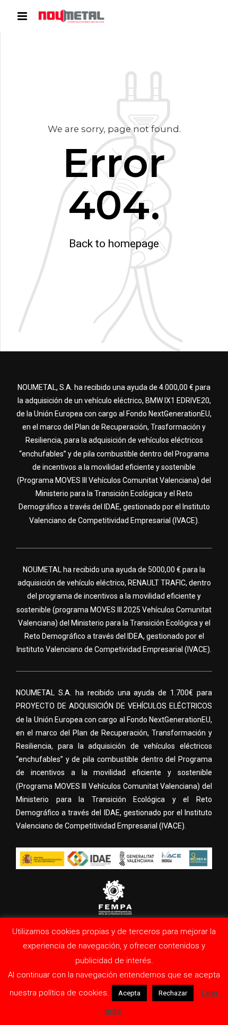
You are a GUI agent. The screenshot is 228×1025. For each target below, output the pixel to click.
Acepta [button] (129, 993)
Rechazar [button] (173, 993)
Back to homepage (114, 243)
